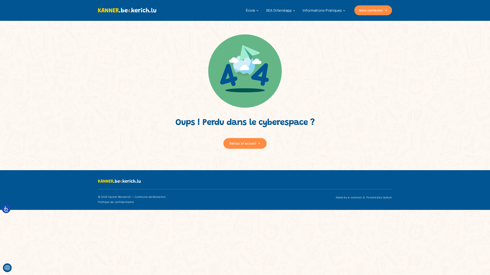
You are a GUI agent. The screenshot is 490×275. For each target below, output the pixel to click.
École (250, 10)
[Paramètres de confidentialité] (7, 267)
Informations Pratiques (322, 10)
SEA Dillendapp (279, 10)
